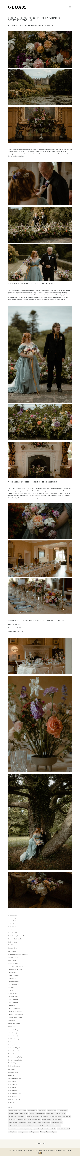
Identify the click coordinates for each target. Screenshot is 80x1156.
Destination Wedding (14, 963)
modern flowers (12, 1119)
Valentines (11, 1075)
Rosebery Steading (13, 1045)
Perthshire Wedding (13, 1039)
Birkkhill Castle (12, 927)
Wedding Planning (13, 1090)
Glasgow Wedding (13, 999)
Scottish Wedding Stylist (15, 1060)
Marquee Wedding (13, 1030)
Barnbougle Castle (13, 921)
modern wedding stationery (34, 1119)
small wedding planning (28, 1125)
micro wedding (44, 1116)
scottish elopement (13, 1122)
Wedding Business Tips (14, 1078)
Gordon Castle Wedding (14, 1008)
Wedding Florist (41, 1128)
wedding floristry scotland (64, 1128)
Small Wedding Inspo (14, 1066)
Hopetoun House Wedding (15, 1017)
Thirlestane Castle (13, 1072)
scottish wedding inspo (57, 1122)
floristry (58, 1113)
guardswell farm (21, 1116)
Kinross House (12, 1026)
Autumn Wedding (13, 1110)
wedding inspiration (23, 1132)
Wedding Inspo (12, 1087)
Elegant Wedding (24, 1113)
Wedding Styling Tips (14, 1099)
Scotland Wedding (57, 1119)
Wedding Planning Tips (14, 1093)
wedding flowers (13, 1132)
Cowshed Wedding (13, 957)
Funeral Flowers (12, 993)
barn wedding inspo (32, 1110)
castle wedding (42, 1110)
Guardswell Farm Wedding (15, 1014)
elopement (31, 1113)
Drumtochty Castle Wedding (16, 966)
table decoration (49, 1125)
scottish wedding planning (15, 1125)
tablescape (57, 1125)
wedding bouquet (32, 1128)
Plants (9, 1042)
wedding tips (53, 1132)
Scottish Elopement (13, 1051)
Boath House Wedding (14, 933)
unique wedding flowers (14, 1128)
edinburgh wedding (13, 1113)
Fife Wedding (12, 987)
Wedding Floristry (13, 1084)
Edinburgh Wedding (13, 975)
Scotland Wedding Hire (14, 1048)
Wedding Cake (12, 1081)
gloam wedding (12, 1116)
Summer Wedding (40, 1125)
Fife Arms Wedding (13, 984)
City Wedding (12, 951)
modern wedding (22, 1119)
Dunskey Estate (12, 972)
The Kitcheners (21, 628)
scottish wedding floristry (44, 1122)
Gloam (21, 631)
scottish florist (22, 1122)
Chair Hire (11, 945)
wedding (24, 1128)
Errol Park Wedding (13, 981)
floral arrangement (40, 1113)
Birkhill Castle (12, 924)
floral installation (50, 1113)
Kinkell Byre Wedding (14, 1023)
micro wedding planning (55, 1116)
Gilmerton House (12, 996)
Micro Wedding (12, 1033)
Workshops (11, 1102)
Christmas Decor (12, 948)
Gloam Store (11, 1005)
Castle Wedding (12, 942)
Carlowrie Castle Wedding (15, 939)
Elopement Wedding (13, 978)
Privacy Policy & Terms (40, 1143)
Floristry (10, 990)
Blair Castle (11, 930)
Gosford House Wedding (15, 1011)
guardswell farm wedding (33, 1116)
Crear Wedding (12, 960)
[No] (78, 1152)
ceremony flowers (51, 1110)
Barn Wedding (12, 918)
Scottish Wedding (32, 1122)
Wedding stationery (13, 1096)
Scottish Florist (12, 1054)
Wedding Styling (44, 1132)
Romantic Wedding (46, 1119)
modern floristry (67, 1116)
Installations (11, 1020)
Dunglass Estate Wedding (15, 969)
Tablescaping (11, 1069)
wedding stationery (34, 1132)
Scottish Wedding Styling (15, 1057)
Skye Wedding (12, 1063)
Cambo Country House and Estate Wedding (20, 936)
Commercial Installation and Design (18, 954)
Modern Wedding (13, 1036)
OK (40, 1153)
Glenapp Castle (34, 151)
